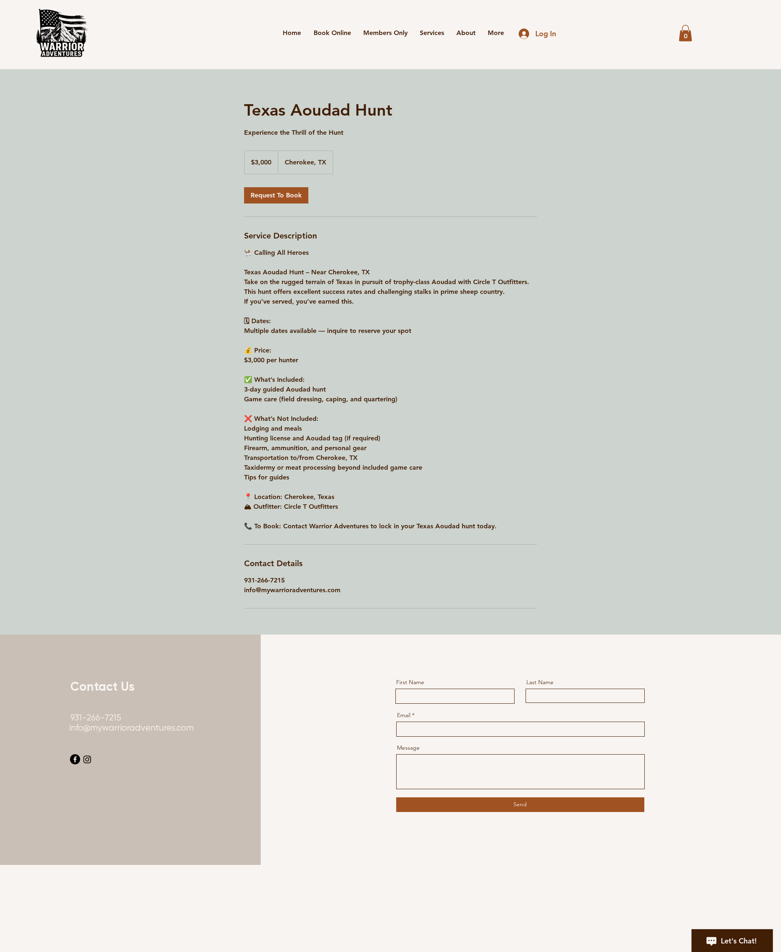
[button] (685, 33)
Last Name (540, 682)
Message (408, 748)
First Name (410, 682)
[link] (276, 195)
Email (403, 715)
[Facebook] (75, 759)
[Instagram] (87, 759)
